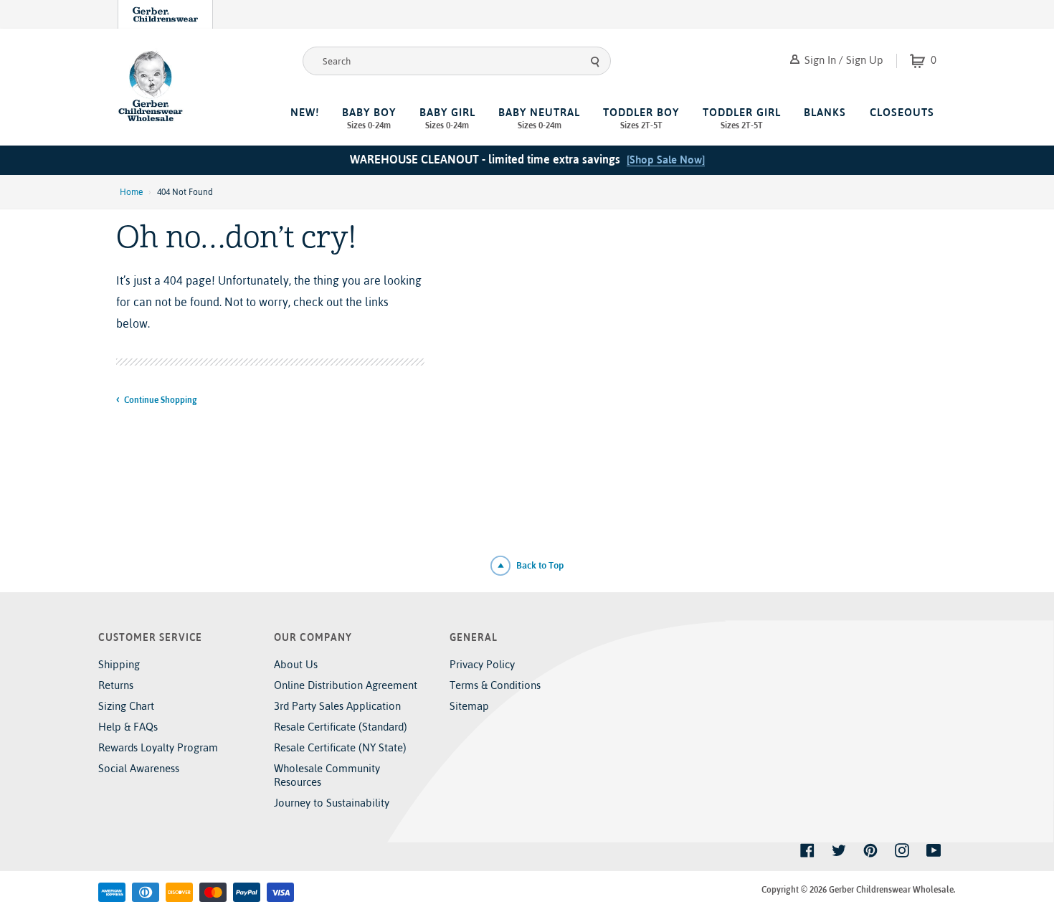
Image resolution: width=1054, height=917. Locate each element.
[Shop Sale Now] (666, 159)
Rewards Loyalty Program (158, 747)
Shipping (119, 664)
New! (304, 112)
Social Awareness (138, 768)
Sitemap (469, 706)
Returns (115, 685)
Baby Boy (369, 118)
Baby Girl (447, 118)
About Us (296, 664)
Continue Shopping (160, 400)
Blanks (825, 112)
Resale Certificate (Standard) (340, 727)
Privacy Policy (482, 664)
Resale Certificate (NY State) (340, 747)
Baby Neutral (539, 118)
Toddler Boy (641, 118)
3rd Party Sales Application (337, 706)
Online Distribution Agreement (345, 685)
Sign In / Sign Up (842, 60)
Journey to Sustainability (331, 803)
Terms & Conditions (495, 685)
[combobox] (457, 61)
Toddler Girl (742, 118)
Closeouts (902, 112)
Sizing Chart (126, 706)
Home (131, 192)
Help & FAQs (128, 727)
